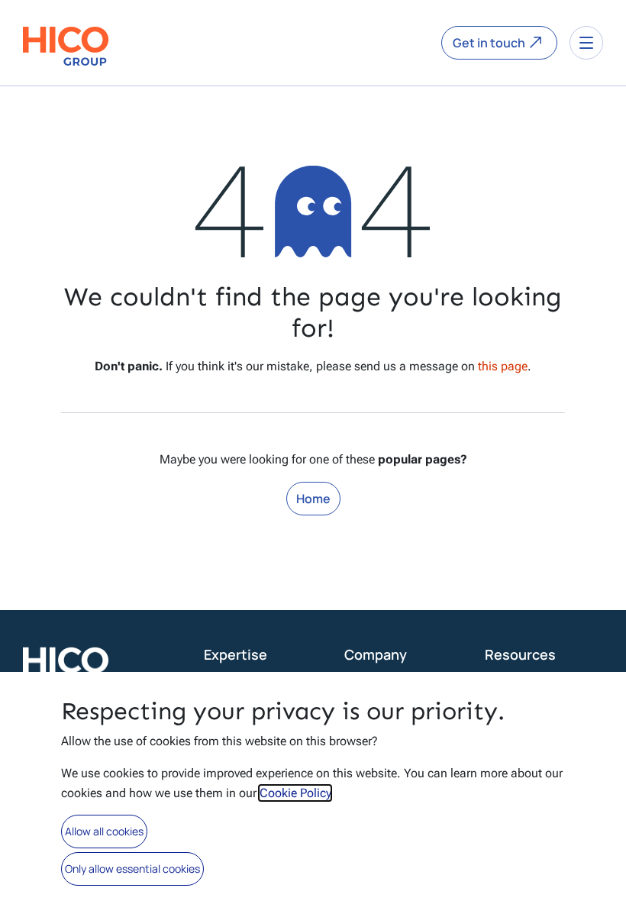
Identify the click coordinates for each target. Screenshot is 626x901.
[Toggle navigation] (586, 43)
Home (313, 498)
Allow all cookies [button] (104, 831)
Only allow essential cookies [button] (132, 868)
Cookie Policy (295, 793)
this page (503, 366)
